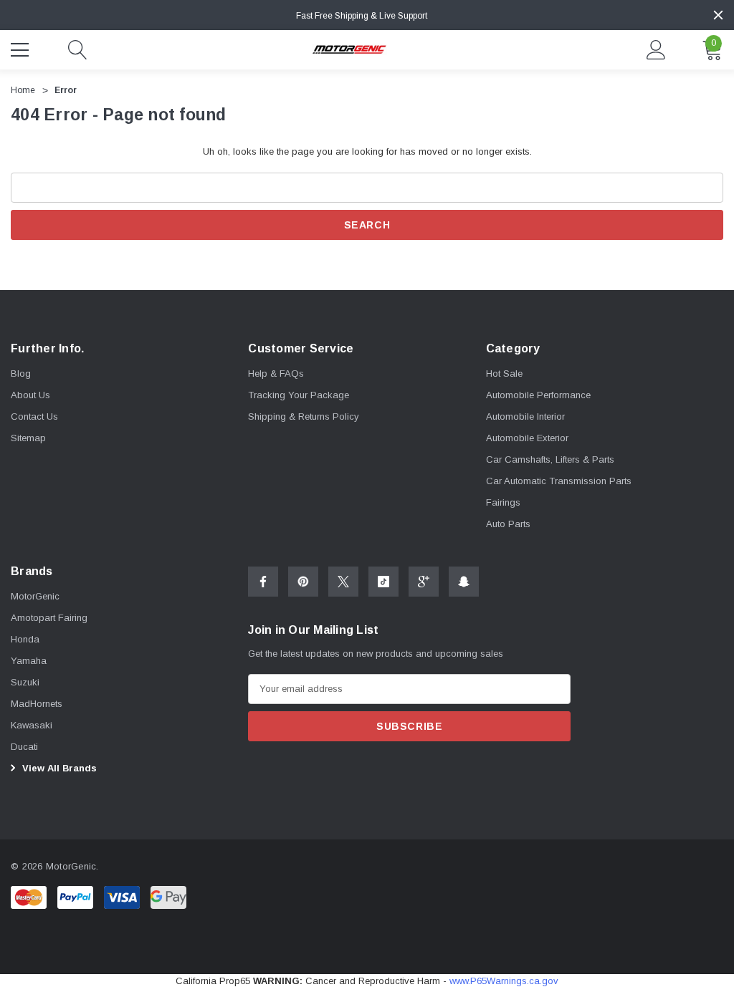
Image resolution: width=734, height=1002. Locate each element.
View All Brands (58, 768)
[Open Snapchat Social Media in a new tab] (464, 582)
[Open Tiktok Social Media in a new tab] (383, 582)
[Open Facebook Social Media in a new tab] (263, 582)
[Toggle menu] (21, 48)
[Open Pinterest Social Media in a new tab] (303, 582)
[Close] (718, 15)
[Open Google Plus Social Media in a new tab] (424, 582)
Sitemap (28, 438)
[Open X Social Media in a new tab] (343, 582)
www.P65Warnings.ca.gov (503, 980)
